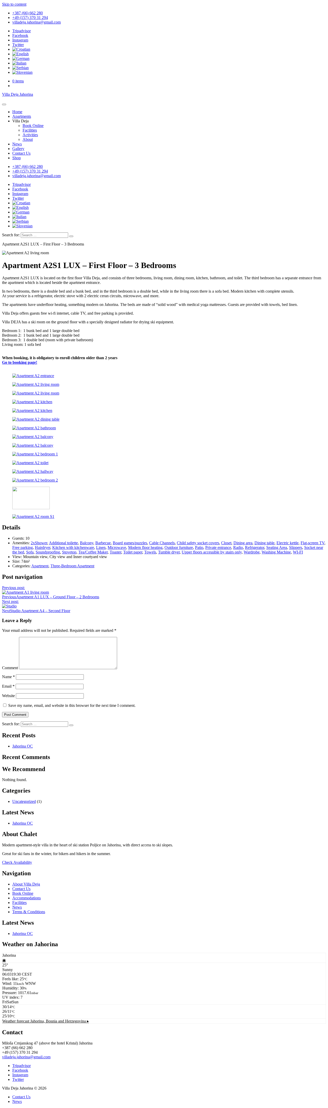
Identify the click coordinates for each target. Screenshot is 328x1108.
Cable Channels (162, 543)
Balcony (86, 543)
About (28, 139)
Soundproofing (48, 552)
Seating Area (276, 547)
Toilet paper (132, 552)
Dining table (264, 543)
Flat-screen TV (312, 543)
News (17, 144)
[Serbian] (20, 68)
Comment (10, 668)
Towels (150, 552)
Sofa (30, 552)
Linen (101, 547)
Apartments (21, 116)
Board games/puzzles (130, 543)
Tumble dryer (169, 552)
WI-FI (298, 552)
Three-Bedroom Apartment (72, 566)
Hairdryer (42, 547)
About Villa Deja (26, 884)
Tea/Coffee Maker (93, 552)
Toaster (115, 552)
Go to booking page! (19, 362)
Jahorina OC (22, 746)
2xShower (39, 543)
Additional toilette (63, 543)
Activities (30, 135)
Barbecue (103, 543)
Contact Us (21, 153)
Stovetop (69, 552)
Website (8, 696)
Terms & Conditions (28, 912)
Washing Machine (276, 552)
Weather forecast (45, 1021)
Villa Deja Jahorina (17, 94)
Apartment (39, 566)
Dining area (242, 543)
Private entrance (218, 547)
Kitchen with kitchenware (73, 547)
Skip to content (14, 4)
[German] (20, 58)
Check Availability (17, 862)
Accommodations (26, 898)
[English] (20, 54)
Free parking (22, 547)
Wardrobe (252, 552)
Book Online (33, 125)
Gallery (18, 148)
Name (8, 677)
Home (17, 112)
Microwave (117, 547)
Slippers (295, 547)
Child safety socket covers (198, 543)
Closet (226, 543)
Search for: (11, 235)
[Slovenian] (22, 72)
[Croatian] (21, 49)
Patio (199, 547)
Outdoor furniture (179, 547)
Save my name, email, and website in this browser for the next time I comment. (72, 705)
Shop (16, 158)
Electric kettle (287, 543)
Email (8, 686)
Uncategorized (24, 801)
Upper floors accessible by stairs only (212, 552)
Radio (238, 547)
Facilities (30, 130)
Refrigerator (254, 547)
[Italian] (19, 63)
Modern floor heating (145, 547)
